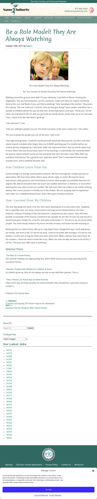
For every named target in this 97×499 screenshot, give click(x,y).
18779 (9, 354)
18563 (9, 390)
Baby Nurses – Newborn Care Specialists (59, 18)
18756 (9, 411)
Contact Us (16, 21)
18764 (9, 402)
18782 (9, 366)
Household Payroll (84, 18)
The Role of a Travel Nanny (18, 256)
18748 (9, 387)
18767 (9, 414)
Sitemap (9, 465)
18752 (9, 378)
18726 (9, 393)
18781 (9, 363)
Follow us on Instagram (91, 10)
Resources (79, 465)
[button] (93, 471)
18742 (9, 375)
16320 (9, 360)
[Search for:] (15, 328)
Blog (6, 21)
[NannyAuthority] (19, 15)
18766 (9, 423)
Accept (48, 489)
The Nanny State (21, 294)
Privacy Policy (51, 465)
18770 (9, 405)
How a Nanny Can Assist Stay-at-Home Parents (27, 280)
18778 (9, 384)
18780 (9, 357)
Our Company (16, 18)
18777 (9, 351)
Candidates (37, 18)
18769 (9, 408)
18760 (9, 435)
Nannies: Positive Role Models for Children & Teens (29, 269)
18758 (9, 399)
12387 (9, 369)
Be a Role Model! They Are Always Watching (41, 35)
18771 (9, 396)
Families (28, 18)
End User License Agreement (29, 465)
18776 (9, 381)
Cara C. (29, 46)
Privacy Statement (55, 495)
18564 (9, 372)
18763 (9, 426)
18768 (9, 417)
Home (7, 18)
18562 (9, 438)
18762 (9, 429)
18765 (9, 420)
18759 (9, 432)
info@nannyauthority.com (76, 11)
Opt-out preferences (41, 495)
